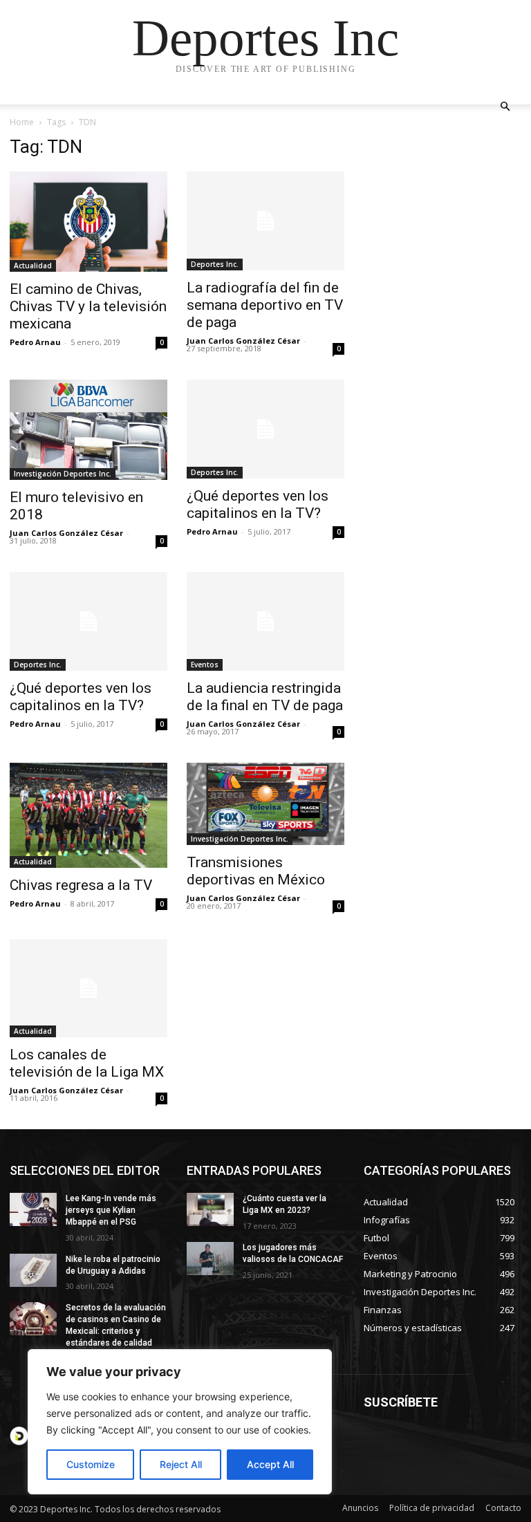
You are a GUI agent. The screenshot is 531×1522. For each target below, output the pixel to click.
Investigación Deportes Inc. (62, 474)
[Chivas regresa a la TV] (88, 815)
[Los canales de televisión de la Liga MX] (88, 988)
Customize (90, 1464)
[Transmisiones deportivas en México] (265, 804)
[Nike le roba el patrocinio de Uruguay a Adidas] (33, 1270)
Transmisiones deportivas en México (256, 871)
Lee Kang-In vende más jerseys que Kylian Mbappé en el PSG (111, 1210)
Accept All (270, 1464)
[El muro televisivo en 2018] (88, 430)
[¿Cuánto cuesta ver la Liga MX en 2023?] (210, 1209)
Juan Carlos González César (243, 340)
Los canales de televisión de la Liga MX (87, 1063)
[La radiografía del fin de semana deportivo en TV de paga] (265, 220)
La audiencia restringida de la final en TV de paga (265, 697)
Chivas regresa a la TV (81, 885)
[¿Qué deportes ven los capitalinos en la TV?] (265, 429)
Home (22, 122)
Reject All (181, 1464)
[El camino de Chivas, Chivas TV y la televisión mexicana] (88, 221)
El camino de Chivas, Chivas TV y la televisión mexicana (88, 306)
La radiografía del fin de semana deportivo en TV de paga (265, 305)
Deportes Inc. (215, 264)
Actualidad (33, 265)
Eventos (204, 664)
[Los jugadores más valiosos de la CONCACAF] (210, 1258)
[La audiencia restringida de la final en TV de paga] (265, 621)
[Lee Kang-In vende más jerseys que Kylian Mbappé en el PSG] (33, 1209)
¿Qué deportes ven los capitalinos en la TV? (257, 504)
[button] (504, 106)
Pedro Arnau (35, 342)
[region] (180, 1421)
